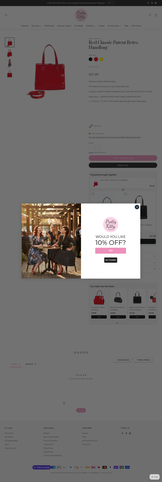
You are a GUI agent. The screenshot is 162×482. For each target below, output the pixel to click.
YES (111, 250)
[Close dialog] (137, 207)
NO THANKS (110, 260)
